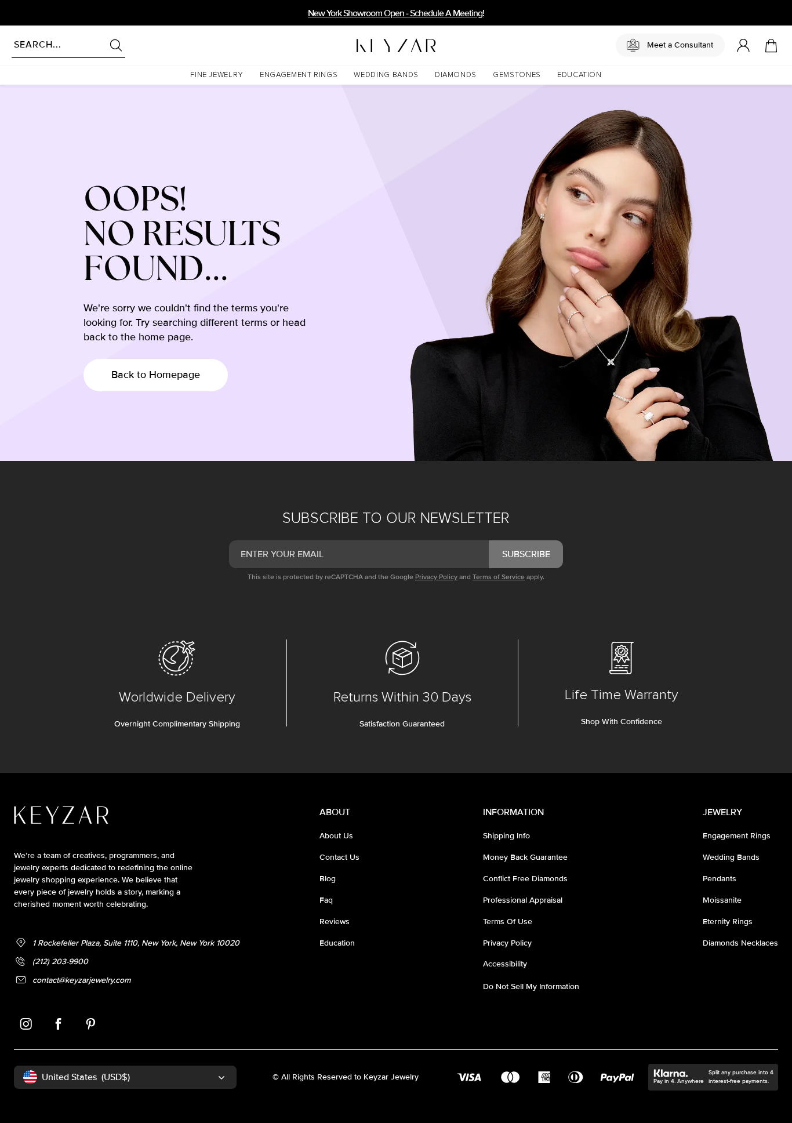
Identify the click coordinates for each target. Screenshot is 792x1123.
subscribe (526, 554)
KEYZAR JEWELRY (368, 42)
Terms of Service (499, 577)
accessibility (505, 964)
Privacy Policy (436, 577)
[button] (217, 75)
